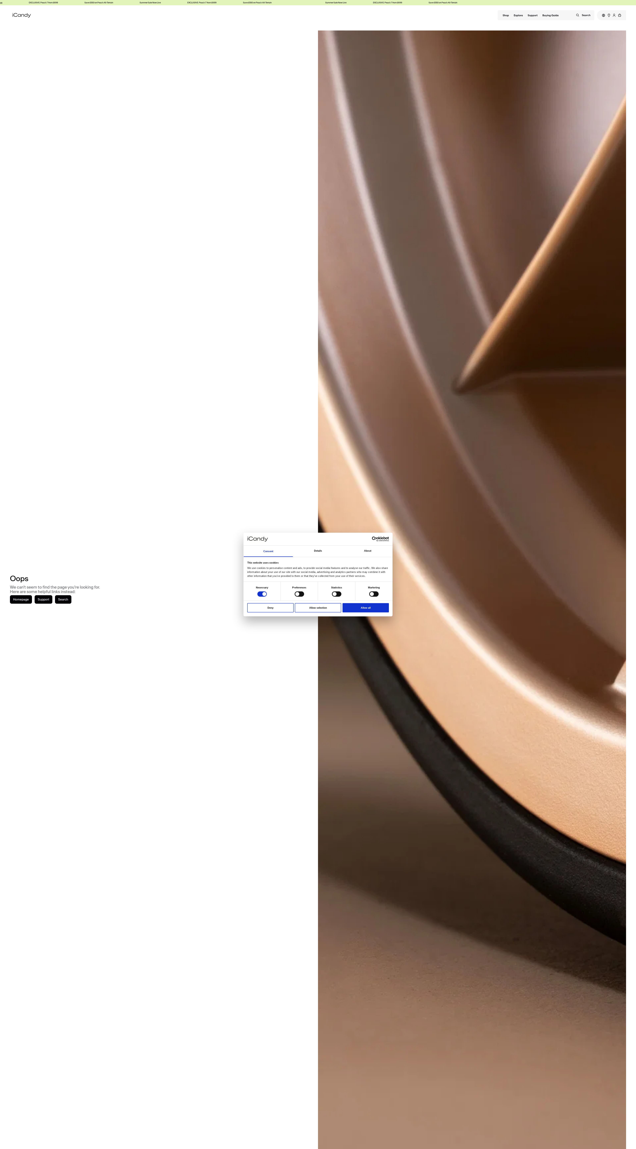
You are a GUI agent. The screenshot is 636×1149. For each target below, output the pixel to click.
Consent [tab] (268, 551)
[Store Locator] (609, 15)
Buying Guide (550, 15)
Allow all (366, 607)
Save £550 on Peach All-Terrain (48, 2)
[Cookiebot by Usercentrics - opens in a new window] (374, 539)
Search (63, 599)
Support (533, 15)
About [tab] (367, 550)
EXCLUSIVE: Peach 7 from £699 (151, 2)
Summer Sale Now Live (100, 2)
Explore (518, 15)
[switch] (299, 594)
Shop (506, 15)
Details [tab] (318, 550)
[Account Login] (614, 15)
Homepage (21, 599)
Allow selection (318, 607)
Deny (270, 607)
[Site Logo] (21, 15)
